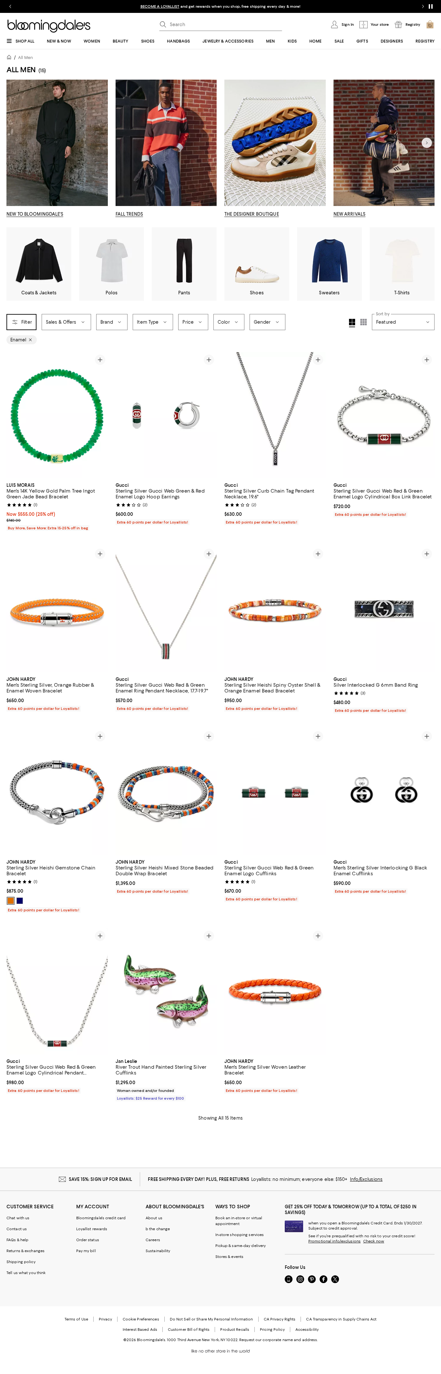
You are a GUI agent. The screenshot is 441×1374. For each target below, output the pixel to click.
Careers (153, 1240)
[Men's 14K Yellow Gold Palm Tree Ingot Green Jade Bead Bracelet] (57, 415)
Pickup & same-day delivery (240, 1245)
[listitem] (220, 6)
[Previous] (14, 415)
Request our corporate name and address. (278, 1340)
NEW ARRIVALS (349, 214)
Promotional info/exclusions (334, 1241)
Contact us (16, 1229)
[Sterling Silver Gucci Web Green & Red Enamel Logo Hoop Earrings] (166, 415)
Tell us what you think (26, 1273)
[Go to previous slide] (10, 6)
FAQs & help (17, 1240)
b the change (158, 1229)
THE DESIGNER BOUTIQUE (251, 214)
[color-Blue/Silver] (19, 901)
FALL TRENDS (129, 214)
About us (154, 1218)
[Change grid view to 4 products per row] (352, 323)
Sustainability (158, 1251)
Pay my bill (86, 1251)
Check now (373, 1241)
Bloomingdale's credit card (101, 1218)
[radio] (10, 901)
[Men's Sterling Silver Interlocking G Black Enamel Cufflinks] (384, 792)
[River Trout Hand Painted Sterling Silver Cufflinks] (166, 991)
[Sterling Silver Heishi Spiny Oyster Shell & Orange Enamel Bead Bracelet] (275, 609)
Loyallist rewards (92, 1229)
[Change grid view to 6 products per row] (363, 322)
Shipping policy (21, 1262)
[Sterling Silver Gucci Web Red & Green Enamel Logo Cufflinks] (275, 792)
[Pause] (431, 6)
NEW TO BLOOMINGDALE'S (34, 214)
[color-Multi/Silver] (10, 901)
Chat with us (17, 1218)
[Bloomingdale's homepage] (10, 58)
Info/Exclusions (366, 1179)
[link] (57, 506)
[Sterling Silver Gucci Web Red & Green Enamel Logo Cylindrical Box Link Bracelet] (384, 415)
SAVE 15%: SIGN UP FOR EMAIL (100, 1179)
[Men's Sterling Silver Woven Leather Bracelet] (275, 991)
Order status (87, 1240)
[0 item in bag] (430, 24)
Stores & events (229, 1256)
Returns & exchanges (25, 1251)
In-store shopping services (239, 1234)
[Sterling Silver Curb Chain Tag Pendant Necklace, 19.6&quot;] (275, 415)
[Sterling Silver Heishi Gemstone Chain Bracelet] (57, 792)
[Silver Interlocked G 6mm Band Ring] (384, 609)
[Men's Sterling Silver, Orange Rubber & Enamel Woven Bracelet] (57, 609)
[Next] (427, 143)
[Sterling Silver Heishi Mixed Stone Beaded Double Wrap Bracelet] (166, 792)
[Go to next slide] (423, 6)
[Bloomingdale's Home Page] (48, 26)
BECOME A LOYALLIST (159, 6)
